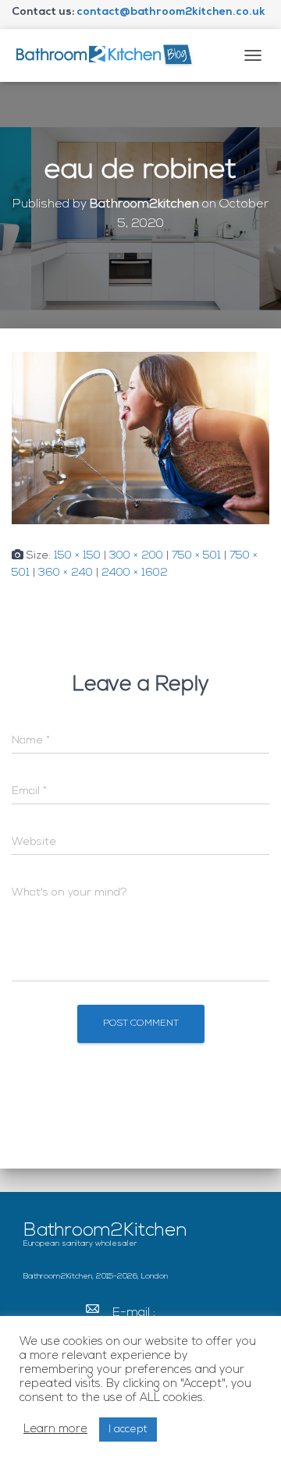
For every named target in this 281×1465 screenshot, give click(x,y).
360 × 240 (65, 573)
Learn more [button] (55, 1429)
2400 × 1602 (134, 573)
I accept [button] (128, 1429)
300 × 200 (136, 556)
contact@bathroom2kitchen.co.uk (170, 12)
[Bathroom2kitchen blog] (109, 55)
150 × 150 (77, 556)
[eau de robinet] (140, 438)
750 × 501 (196, 556)
